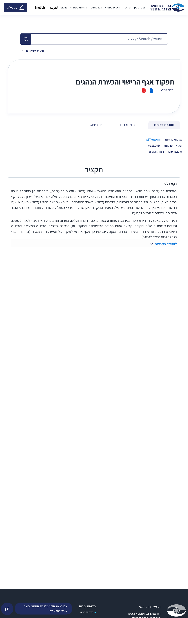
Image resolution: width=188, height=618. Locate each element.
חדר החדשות (86, 612)
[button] (25, 39)
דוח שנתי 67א (153, 139)
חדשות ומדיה (87, 606)
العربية (54, 7)
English (40, 7)
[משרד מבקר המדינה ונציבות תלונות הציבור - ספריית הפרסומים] (167, 7)
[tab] (164, 125)
